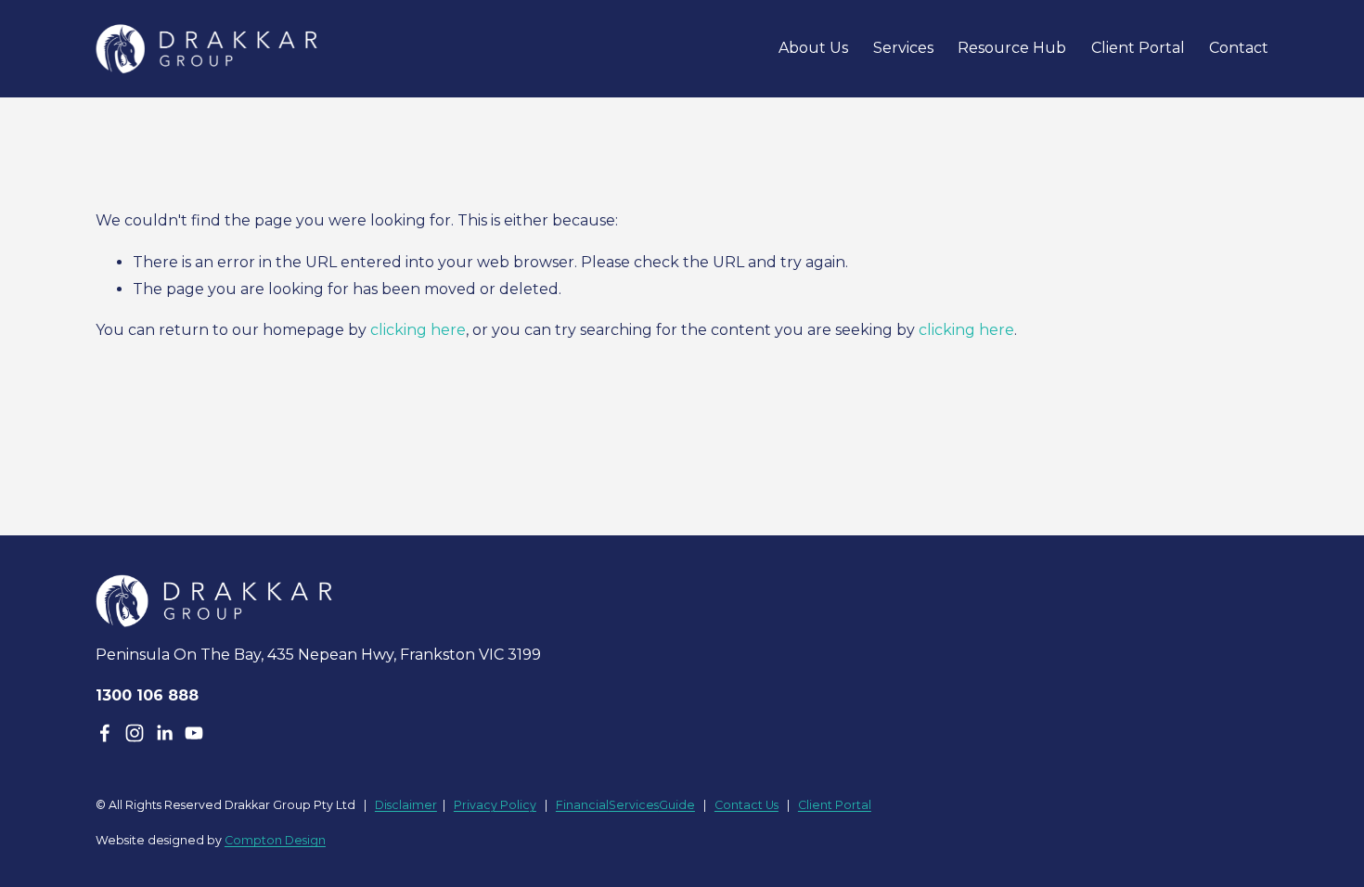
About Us (813, 48)
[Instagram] (134, 733)
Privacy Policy (495, 805)
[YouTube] (194, 733)
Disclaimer (406, 805)
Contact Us (746, 805)
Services (903, 48)
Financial (582, 805)
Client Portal (1138, 48)
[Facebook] (105, 733)
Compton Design (275, 840)
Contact (1238, 48)
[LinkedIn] (164, 733)
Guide (677, 805)
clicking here (418, 330)
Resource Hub (1012, 48)
